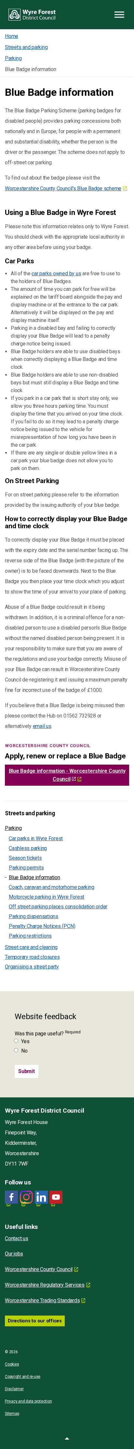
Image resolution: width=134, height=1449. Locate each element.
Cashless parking (28, 848)
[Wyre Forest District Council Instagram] (26, 1197)
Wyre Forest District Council (32, 14)
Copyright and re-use (22, 1376)
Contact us (16, 1238)
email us (42, 726)
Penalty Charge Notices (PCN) (42, 926)
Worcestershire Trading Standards (42, 1300)
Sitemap (12, 1413)
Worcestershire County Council (39, 1269)
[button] (67, 1439)
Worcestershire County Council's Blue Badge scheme (63, 188)
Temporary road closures (32, 957)
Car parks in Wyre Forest (36, 838)
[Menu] (119, 14)
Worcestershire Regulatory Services (45, 1285)
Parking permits (26, 868)
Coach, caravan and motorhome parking (51, 887)
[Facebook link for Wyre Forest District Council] (11, 1197)
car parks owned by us (56, 273)
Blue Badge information (34, 877)
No (24, 1051)
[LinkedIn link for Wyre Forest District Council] (41, 1197)
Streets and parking (30, 813)
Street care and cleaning (31, 947)
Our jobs (14, 1254)
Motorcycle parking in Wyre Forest (46, 897)
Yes (25, 1041)
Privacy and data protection (28, 1401)
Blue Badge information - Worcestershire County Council (67, 775)
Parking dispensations (33, 916)
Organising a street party (32, 967)
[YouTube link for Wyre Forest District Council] (55, 1197)
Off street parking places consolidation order (58, 907)
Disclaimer (14, 1389)
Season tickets (25, 858)
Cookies (12, 1364)
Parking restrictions (30, 936)
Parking (13, 828)
